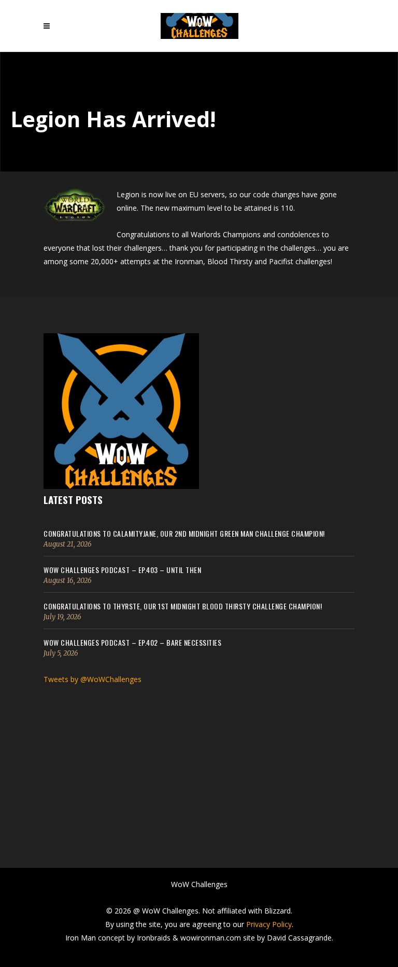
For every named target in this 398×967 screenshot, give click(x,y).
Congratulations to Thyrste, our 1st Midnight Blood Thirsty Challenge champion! (183, 606)
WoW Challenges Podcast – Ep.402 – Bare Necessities (132, 642)
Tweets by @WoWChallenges (92, 679)
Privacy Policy (269, 924)
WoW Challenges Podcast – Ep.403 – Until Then (122, 569)
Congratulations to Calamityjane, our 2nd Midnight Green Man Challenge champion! (184, 533)
